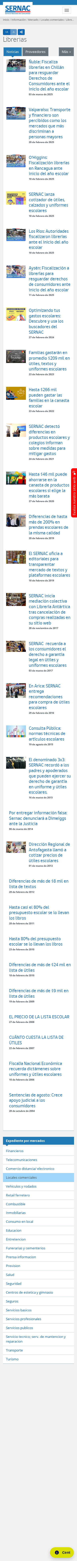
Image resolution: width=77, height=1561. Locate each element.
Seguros (12, 1301)
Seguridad (13, 1283)
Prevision (13, 1266)
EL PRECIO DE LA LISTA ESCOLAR (39, 1016)
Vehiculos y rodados (21, 1186)
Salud (10, 1274)
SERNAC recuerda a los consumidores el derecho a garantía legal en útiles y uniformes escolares (48, 654)
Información (18, 19)
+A (7, 32)
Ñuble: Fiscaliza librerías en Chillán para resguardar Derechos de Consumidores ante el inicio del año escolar (49, 75)
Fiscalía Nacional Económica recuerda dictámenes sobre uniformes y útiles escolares (35, 1069)
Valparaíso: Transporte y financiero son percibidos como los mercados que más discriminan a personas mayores (49, 123)
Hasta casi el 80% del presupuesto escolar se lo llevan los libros (39, 912)
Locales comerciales (52, 19)
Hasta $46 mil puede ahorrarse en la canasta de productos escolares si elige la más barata (49, 484)
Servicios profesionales (23, 1319)
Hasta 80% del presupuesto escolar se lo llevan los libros (35, 941)
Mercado (33, 19)
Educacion (13, 1230)
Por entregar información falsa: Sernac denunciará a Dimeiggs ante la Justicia (38, 818)
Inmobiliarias (16, 1212)
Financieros (14, 1151)
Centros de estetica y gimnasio (29, 1292)
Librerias (71, 19)
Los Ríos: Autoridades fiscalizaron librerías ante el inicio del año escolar (49, 239)
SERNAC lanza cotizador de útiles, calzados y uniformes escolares (48, 202)
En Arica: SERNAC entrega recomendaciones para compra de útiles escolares (49, 696)
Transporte (14, 1350)
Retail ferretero (18, 1195)
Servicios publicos (19, 1327)
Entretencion (16, 1239)
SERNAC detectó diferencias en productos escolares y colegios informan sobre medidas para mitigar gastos (49, 440)
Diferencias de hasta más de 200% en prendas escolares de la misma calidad (48, 524)
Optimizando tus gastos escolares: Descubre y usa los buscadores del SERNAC (46, 321)
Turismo (12, 1359)
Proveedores (35, 51)
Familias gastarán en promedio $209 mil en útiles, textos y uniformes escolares (49, 360)
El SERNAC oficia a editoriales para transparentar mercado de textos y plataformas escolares (49, 564)
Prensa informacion (21, 1257)
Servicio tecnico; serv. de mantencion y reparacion (36, 1339)
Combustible (15, 1204)
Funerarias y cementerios (25, 1248)
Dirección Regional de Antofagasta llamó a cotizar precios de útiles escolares (49, 852)
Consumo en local (19, 1221)
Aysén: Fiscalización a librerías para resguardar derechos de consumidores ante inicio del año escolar (49, 278)
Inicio (6, 19)
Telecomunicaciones (21, 1159)
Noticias (13, 51)
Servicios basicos (19, 1310)
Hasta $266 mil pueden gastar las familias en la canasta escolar (49, 397)
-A (14, 32)
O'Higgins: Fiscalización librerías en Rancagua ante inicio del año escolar (49, 165)
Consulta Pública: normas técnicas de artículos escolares (47, 733)
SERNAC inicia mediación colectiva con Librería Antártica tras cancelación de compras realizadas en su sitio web (49, 609)
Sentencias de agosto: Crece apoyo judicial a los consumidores (35, 1100)
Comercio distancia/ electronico (30, 1168)
